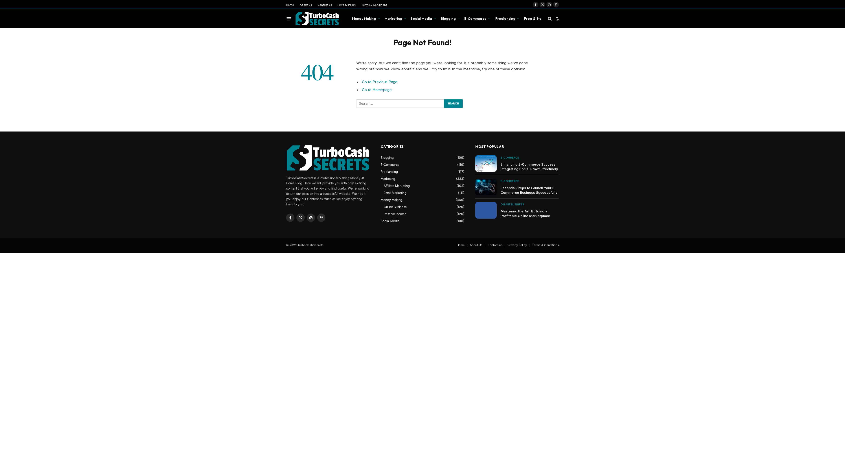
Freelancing (505, 18)
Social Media (421, 18)
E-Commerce (475, 18)
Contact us (325, 4)
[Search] (550, 19)
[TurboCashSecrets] (317, 18)
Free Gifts (532, 18)
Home (290, 4)
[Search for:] (400, 103)
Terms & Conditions (374, 4)
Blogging (448, 18)
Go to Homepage (377, 90)
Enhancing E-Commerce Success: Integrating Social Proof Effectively (529, 166)
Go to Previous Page (379, 82)
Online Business (395, 207)
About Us (306, 4)
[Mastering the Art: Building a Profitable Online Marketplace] (486, 210)
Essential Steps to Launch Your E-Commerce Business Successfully (529, 190)
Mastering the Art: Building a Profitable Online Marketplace (525, 213)
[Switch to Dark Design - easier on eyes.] (557, 18)
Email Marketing (395, 193)
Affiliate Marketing (397, 186)
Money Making (364, 18)
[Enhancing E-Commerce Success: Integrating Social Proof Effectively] (486, 163)
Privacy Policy (347, 4)
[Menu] (289, 19)
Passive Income (395, 214)
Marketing (393, 18)
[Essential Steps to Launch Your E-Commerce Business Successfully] (486, 187)
